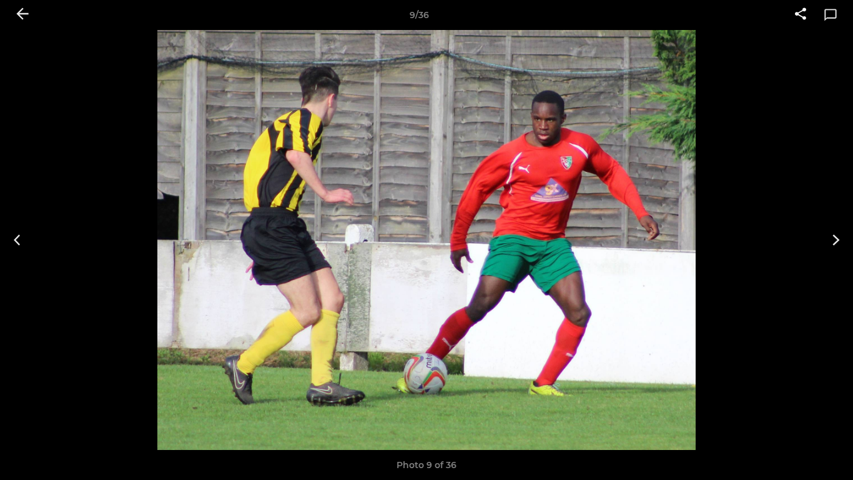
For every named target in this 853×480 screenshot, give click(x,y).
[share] (800, 15)
